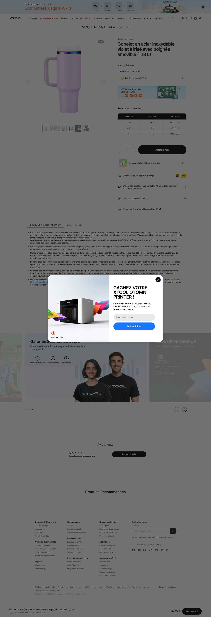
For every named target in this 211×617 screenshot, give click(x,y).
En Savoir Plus (134, 326)
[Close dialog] (158, 279)
